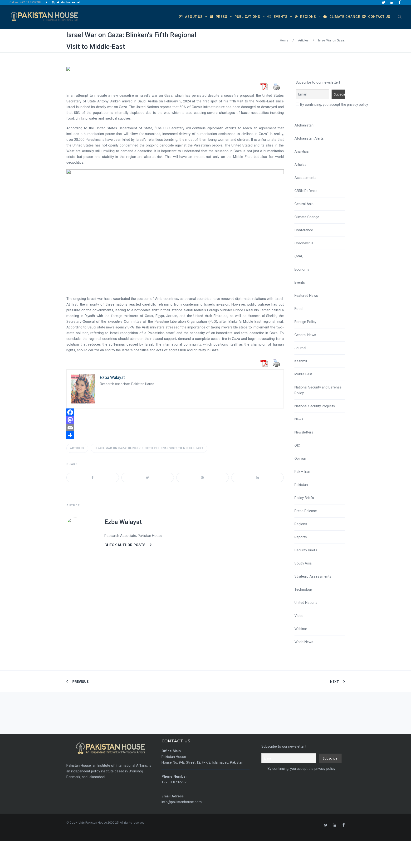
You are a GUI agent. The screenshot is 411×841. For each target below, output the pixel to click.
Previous (80, 682)
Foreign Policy (305, 322)
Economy (301, 269)
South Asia (303, 563)
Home (284, 40)
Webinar (300, 629)
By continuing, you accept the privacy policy (333, 104)
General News (305, 335)
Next (334, 682)
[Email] (175, 427)
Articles (303, 40)
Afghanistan (303, 125)
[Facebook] (175, 412)
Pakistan (301, 485)
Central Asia (303, 204)
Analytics (301, 151)
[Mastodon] (175, 420)
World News (303, 642)
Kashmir (300, 361)
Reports (300, 537)
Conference (303, 230)
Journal (300, 348)
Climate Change (306, 217)
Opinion (300, 458)
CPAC (298, 256)
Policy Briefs (304, 498)
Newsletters (303, 432)
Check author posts (125, 545)
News (298, 419)
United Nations (305, 602)
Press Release (305, 511)
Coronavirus (303, 243)
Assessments (305, 178)
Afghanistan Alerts (309, 138)
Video (298, 616)
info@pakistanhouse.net (63, 2)
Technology (303, 589)
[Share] (175, 435)
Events (299, 282)
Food (298, 309)
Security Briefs (305, 550)
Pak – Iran (302, 471)
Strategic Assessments (312, 576)
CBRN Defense (306, 191)
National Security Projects (314, 406)
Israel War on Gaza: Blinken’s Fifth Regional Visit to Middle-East (148, 448)
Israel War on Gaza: (331, 40)
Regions (300, 524)
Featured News (306, 295)
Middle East (303, 374)
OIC (297, 445)
